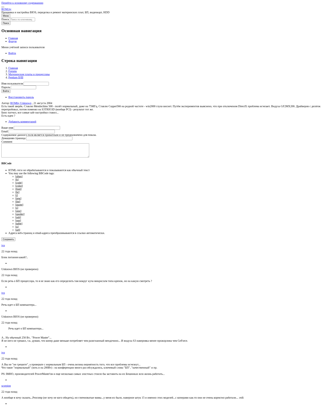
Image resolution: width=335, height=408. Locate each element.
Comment (6, 141)
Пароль (5, 87)
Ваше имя (7, 127)
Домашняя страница (13, 138)
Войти (12, 53)
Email (4, 131)
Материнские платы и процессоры (29, 74)
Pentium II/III (15, 77)
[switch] (2, 7)
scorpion (6, 385)
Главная (13, 68)
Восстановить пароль (21, 97)
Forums (12, 71)
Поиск (5, 19)
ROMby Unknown (20, 103)
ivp (3, 245)
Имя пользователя (12, 83)
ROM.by (6, 9)
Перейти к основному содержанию (22, 2)
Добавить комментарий (22, 121)
